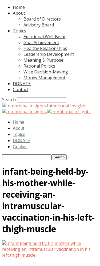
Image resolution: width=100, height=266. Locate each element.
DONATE (22, 84)
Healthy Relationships (45, 48)
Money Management (44, 78)
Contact (20, 89)
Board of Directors (42, 19)
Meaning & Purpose (43, 60)
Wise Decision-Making (45, 72)
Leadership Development (48, 54)
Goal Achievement (41, 42)
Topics (19, 31)
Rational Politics (39, 66)
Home (19, 7)
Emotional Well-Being (45, 37)
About (19, 13)
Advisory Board (38, 25)
